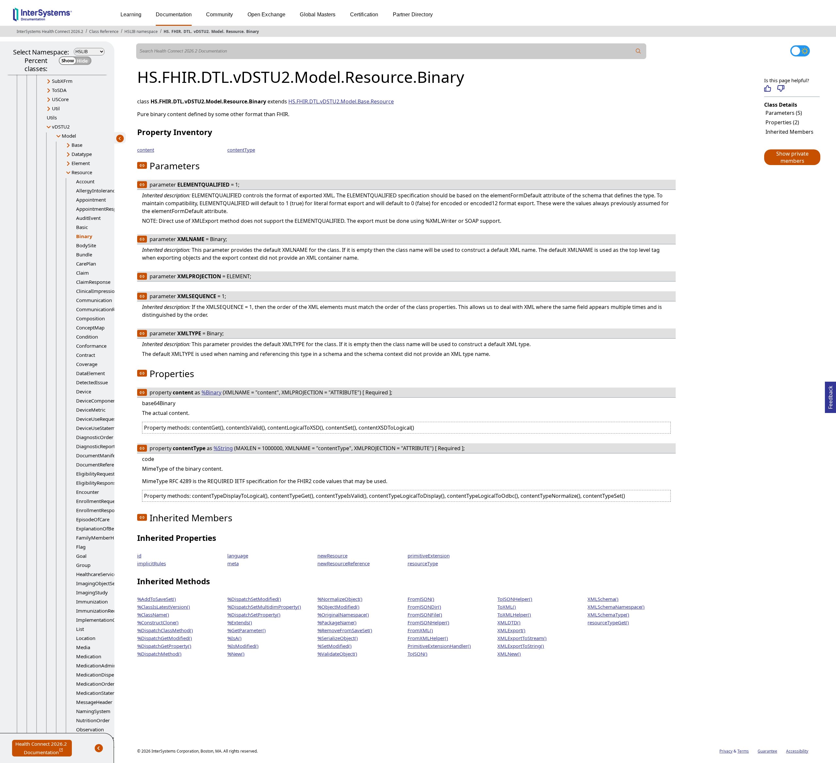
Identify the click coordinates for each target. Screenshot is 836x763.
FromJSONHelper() (428, 622)
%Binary (211, 392)
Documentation (174, 14)
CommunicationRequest (103, 309)
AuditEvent (88, 218)
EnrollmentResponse (99, 510)
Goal (81, 556)
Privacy (725, 751)
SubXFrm (62, 81)
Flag (81, 546)
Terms (743, 751)
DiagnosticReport (95, 446)
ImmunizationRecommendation (112, 610)
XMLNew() (509, 653)
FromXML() (420, 630)
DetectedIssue (92, 382)
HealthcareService (96, 574)
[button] (792, 157)
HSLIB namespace (141, 31)
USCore (60, 99)
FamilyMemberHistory (101, 537)
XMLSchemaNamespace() (616, 606)
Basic (82, 227)
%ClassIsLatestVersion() (163, 606)
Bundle (84, 254)
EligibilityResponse (97, 483)
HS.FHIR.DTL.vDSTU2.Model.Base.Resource (341, 101)
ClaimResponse (93, 282)
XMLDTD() (509, 622)
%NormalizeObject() (339, 599)
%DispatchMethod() (159, 653)
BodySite (86, 245)
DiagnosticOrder (94, 437)
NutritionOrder (93, 720)
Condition (87, 336)
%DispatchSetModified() (254, 599)
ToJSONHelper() (514, 599)
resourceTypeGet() (608, 622)
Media (83, 647)
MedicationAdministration (105, 665)
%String (223, 448)
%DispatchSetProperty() (254, 614)
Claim (82, 272)
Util (56, 108)
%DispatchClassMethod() (165, 630)
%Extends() (239, 622)
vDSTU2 (201, 31)
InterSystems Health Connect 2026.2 (50, 31)
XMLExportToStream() (522, 638)
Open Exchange (267, 14)
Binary (252, 31)
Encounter (87, 492)
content (145, 149)
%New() (236, 653)
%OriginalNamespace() (343, 614)
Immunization (92, 601)
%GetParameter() (246, 630)
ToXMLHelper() (514, 614)
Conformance (91, 346)
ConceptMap (90, 327)
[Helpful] (767, 88)
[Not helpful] (780, 88)
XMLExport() (511, 630)
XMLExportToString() (520, 646)
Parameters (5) (783, 112)
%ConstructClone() (158, 622)
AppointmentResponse (101, 209)
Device (83, 391)
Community (219, 14)
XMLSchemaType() (608, 614)
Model (217, 31)
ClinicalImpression (97, 291)
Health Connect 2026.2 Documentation (43, 748)
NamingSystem (93, 711)
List (80, 629)
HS (166, 31)
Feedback (830, 395)
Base (77, 145)
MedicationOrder (95, 683)
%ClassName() (153, 614)
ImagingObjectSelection (103, 583)
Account (85, 181)
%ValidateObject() (337, 653)
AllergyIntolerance (97, 190)
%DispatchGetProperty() (164, 646)
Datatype (82, 154)
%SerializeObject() (337, 638)
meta (233, 563)
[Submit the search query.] (638, 51)
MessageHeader (94, 702)
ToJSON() (417, 653)
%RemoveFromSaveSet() (344, 630)
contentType (241, 149)
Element (81, 163)
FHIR (176, 31)
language (237, 555)
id (139, 555)
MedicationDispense (99, 674)
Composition (90, 318)
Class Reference (104, 31)
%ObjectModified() (338, 606)
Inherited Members (789, 131)
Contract (85, 355)
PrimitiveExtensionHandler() (439, 646)
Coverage (86, 364)
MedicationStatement (100, 693)
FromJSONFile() (425, 614)
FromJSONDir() (424, 606)
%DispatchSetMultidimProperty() (264, 606)
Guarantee (767, 751)
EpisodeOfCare (92, 519)
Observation (90, 729)
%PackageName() (337, 622)
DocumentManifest (97, 455)
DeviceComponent (97, 400)
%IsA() (234, 638)
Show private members (792, 157)
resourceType (423, 563)
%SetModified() (334, 646)
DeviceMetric (90, 409)
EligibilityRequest (95, 473)
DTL (187, 31)
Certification (364, 14)
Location (85, 638)
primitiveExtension (429, 555)
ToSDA (59, 90)
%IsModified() (243, 646)
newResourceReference (343, 563)
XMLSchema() (603, 599)
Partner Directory (413, 14)
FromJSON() (421, 599)
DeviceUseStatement (99, 428)
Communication (94, 300)
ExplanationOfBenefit (100, 528)
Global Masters (317, 14)
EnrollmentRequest (97, 501)
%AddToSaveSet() (156, 599)
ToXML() (506, 606)
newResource (332, 555)
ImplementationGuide (101, 620)
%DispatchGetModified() (164, 638)
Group (83, 565)
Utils (52, 117)
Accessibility (797, 751)
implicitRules (151, 563)
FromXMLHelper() (428, 638)
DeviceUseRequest (97, 419)
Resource (235, 31)
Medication (88, 656)
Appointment (91, 199)
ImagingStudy (92, 592)
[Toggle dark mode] (800, 50)
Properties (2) (782, 122)
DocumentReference (99, 464)
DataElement (90, 373)
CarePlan (86, 263)
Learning (131, 14)
